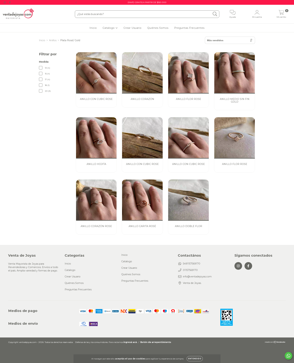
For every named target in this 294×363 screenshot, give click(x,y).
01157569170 (190, 270)
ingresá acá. (130, 342)
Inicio (93, 27)
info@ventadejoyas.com (197, 276)
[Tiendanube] (275, 342)
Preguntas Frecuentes (189, 27)
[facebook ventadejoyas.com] (10, 2)
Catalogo (109, 27)
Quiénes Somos (157, 27)
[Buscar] (215, 14)
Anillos (52, 40)
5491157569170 (191, 263)
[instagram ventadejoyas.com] (5, 2)
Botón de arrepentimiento (155, 342)
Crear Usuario (133, 27)
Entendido (194, 359)
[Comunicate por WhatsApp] (288, 356)
